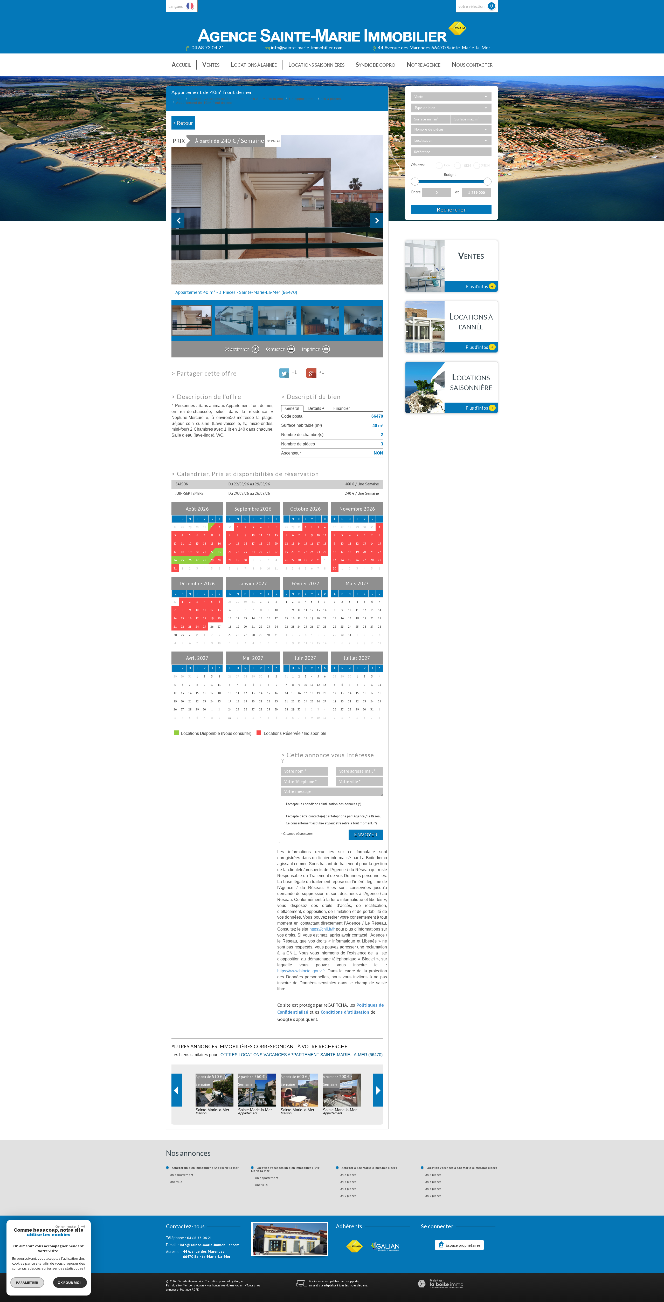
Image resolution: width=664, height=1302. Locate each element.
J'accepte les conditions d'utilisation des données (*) (323, 804)
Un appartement (302, 99)
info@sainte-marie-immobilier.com (306, 47)
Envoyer (366, 834)
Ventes (210, 64)
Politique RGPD (189, 1289)
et (457, 191)
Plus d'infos (480, 286)
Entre (416, 191)
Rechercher (451, 209)
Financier (341, 408)
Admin (240, 1285)
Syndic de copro (375, 64)
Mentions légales (193, 1285)
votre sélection (471, 6)
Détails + (316, 408)
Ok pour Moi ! (70, 1282)
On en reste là (68, 1226)
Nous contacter (472, 64)
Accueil (181, 64)
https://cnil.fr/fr (322, 929)
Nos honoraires (215, 1285)
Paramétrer (27, 1282)
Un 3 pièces (331, 99)
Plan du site (173, 1285)
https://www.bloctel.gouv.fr (300, 970)
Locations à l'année (254, 64)
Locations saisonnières (316, 64)
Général (292, 408)
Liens (230, 1285)
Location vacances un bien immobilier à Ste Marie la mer (236, 99)
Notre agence (423, 64)
